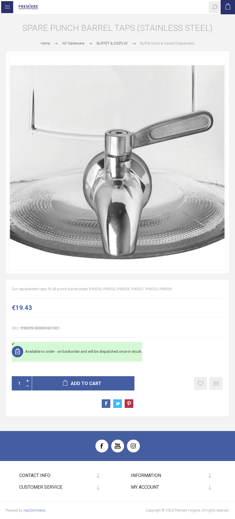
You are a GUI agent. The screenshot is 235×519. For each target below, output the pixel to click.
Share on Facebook (106, 403)
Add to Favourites (200, 383)
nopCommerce (34, 510)
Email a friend (215, 383)
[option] (117, 162)
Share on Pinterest (129, 403)
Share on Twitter (117, 403)
